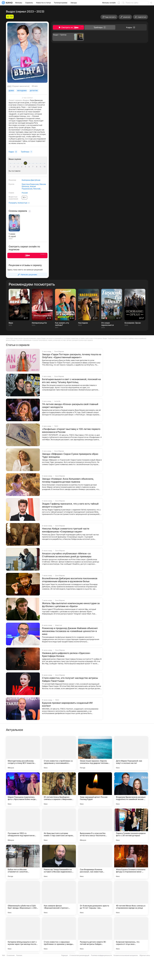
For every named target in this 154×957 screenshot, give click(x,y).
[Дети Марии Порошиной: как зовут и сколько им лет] (131, 753)
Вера (11, 323)
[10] (44, 167)
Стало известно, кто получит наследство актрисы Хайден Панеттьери (70, 679)
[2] (14, 167)
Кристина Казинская (30, 184)
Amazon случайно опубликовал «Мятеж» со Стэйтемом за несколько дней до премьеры (66, 555)
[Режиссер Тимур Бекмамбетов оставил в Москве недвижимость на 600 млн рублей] (59, 862)
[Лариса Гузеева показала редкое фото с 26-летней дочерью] (131, 825)
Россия (25, 193)
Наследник (83, 323)
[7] (33, 167)
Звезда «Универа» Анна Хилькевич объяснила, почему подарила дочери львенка (68, 480)
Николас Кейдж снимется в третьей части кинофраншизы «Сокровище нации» (65, 530)
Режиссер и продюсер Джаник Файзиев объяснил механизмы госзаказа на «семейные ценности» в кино (70, 631)
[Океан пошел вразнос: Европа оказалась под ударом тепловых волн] (95, 753)
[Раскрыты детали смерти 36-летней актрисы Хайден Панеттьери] (95, 934)
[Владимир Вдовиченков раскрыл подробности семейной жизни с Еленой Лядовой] (131, 789)
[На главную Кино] (9, 2)
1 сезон (12, 234)
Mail (3, 955)
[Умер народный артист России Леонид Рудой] (95, 789)
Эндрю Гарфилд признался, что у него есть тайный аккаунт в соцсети (70, 505)
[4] (22, 167)
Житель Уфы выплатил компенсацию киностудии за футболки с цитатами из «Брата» (71, 605)
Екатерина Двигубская (31, 180)
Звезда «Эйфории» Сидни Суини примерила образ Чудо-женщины (70, 455)
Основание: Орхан (132, 323)
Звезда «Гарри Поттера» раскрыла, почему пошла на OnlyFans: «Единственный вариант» (71, 356)
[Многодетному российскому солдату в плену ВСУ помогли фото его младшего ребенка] (23, 753)
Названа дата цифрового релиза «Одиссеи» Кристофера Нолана (66, 654)
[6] (29, 167)
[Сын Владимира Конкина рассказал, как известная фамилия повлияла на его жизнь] (95, 862)
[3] (18, 167)
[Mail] (3, 2)
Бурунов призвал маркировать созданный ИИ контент (67, 704)
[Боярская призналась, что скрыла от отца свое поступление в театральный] (131, 934)
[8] (37, 167)
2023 (9, 86)
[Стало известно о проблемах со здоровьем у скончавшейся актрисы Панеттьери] (59, 753)
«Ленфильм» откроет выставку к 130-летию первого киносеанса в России (71, 430)
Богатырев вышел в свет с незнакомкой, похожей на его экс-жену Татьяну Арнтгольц (71, 381)
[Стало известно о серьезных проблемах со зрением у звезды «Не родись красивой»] (59, 934)
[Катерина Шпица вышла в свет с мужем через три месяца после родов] (23, 934)
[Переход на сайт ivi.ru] (27, 255)
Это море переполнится (107, 324)
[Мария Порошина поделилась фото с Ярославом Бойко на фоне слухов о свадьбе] (23, 789)
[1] (11, 167)
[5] (26, 167)
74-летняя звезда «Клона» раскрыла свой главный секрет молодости (70, 405)
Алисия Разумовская (29, 187)
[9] (41, 167)
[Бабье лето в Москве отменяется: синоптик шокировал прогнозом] (23, 862)
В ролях (11, 184)
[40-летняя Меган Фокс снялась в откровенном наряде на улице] (131, 898)
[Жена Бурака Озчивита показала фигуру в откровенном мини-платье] (131, 862)
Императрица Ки (39, 323)
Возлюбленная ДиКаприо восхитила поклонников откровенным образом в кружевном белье (69, 580)
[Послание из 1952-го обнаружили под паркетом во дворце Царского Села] (23, 825)
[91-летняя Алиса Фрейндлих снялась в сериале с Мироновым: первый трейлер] (59, 789)
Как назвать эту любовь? (62, 324)
